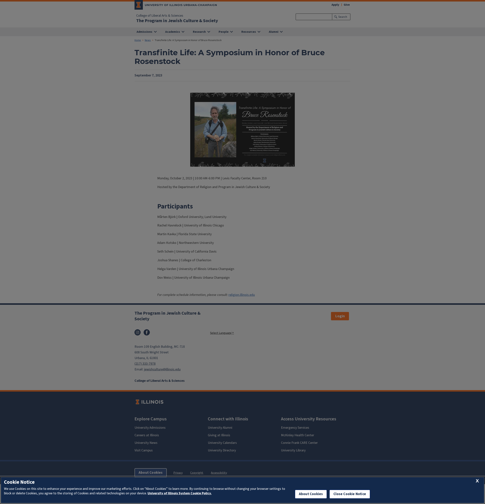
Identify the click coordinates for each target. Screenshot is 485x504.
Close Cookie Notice (349, 494)
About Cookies (311, 494)
